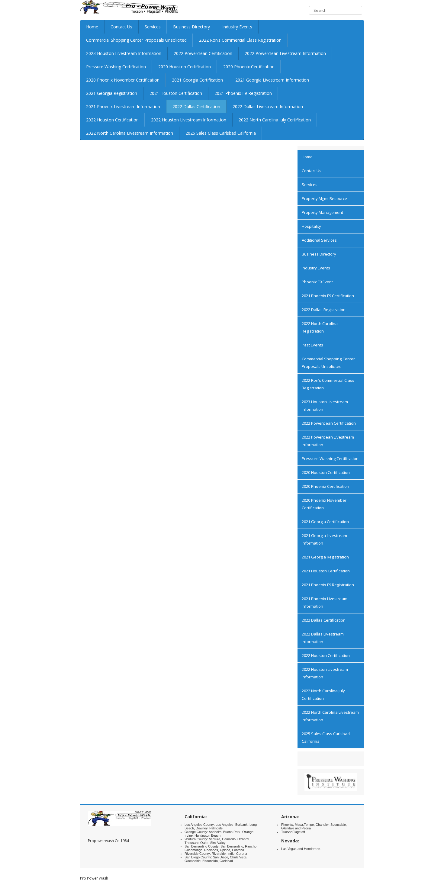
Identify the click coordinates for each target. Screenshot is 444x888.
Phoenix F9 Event (317, 282)
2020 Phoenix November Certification (122, 80)
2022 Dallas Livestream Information (268, 106)
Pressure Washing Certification (116, 66)
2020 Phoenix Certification (249, 66)
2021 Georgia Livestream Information (272, 80)
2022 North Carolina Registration (320, 327)
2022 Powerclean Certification (203, 53)
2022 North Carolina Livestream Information (129, 133)
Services (153, 27)
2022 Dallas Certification (196, 106)
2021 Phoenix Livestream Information (123, 106)
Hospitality (311, 226)
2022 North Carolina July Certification (275, 120)
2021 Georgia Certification (197, 80)
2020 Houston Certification (184, 66)
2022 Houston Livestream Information (188, 120)
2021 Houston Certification (176, 93)
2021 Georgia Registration (111, 93)
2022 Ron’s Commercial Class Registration (240, 40)
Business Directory (191, 27)
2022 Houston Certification (112, 120)
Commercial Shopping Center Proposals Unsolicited (136, 40)
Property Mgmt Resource (324, 198)
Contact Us (121, 27)
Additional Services (319, 240)
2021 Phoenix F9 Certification (328, 295)
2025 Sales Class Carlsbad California (220, 133)
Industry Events (237, 27)
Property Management (322, 212)
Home (92, 27)
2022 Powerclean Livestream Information (285, 53)
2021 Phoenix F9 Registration (243, 93)
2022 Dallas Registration (324, 309)
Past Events (312, 345)
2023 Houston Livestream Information (123, 53)
